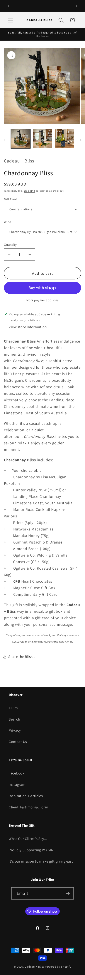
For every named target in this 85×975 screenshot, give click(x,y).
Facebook (16, 773)
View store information (28, 326)
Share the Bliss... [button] (22, 656)
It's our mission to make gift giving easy (41, 861)
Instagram (17, 784)
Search (14, 719)
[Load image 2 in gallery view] (42, 139)
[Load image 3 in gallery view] (64, 139)
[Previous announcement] (9, 6)
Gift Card (10, 199)
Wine (7, 222)
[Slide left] (5, 140)
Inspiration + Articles (26, 795)
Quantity (10, 244)
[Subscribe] (67, 893)
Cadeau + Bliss (34, 966)
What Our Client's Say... (28, 838)
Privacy (15, 730)
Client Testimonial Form (28, 807)
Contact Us (18, 741)
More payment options (42, 300)
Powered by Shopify (58, 966)
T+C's (13, 708)
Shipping (29, 190)
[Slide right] (80, 140)
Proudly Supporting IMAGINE (32, 850)
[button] (10, 20)
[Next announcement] (76, 6)
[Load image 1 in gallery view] (20, 139)
